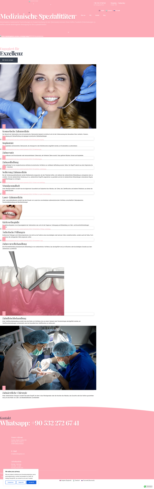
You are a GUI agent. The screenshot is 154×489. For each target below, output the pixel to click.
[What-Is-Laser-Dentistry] (25, 194)
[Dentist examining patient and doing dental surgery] (48, 389)
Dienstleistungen (73, 15)
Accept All (31, 482)
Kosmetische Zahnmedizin (15, 131)
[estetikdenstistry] (48, 128)
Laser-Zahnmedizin (12, 197)
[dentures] (20, 149)
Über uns (83, 15)
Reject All (21, 482)
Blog (104, 15)
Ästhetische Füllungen (13, 232)
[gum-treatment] (32, 315)
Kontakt (97, 15)
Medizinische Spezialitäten (58, 15)
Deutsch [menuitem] (110, 10)
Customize (10, 482)
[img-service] (22, 139)
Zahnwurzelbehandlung (14, 243)
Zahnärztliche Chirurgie (14, 392)
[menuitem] (101, 10)
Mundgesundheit (11, 185)
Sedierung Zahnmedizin (14, 172)
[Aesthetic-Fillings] (25, 229)
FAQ (90, 15)
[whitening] (21, 159)
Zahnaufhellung (10, 162)
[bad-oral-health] (22, 182)
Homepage (33, 15)
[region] (20, 477)
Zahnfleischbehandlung (14, 318)
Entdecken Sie (43, 15)
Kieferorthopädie (10, 222)
